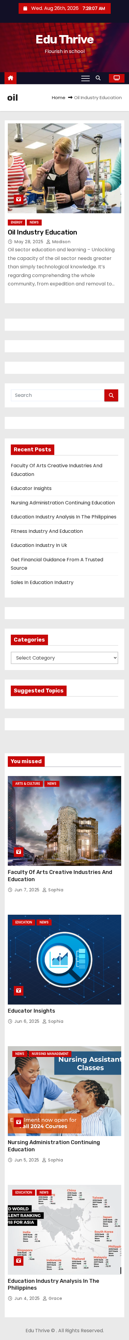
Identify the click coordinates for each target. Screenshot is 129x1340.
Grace (54, 1298)
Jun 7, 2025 (27, 890)
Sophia (55, 890)
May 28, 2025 (29, 242)
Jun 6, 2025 (27, 1021)
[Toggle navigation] (85, 78)
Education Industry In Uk (39, 545)
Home (58, 97)
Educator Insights (31, 488)
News (34, 222)
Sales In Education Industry (42, 582)
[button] (99, 78)
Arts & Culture (27, 783)
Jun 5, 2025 (27, 1160)
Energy (16, 222)
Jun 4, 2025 (27, 1298)
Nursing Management (50, 1054)
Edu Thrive (64, 39)
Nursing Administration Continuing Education (63, 502)
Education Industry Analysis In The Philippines (63, 516)
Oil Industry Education (42, 232)
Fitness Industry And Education (47, 531)
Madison (60, 242)
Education (23, 922)
